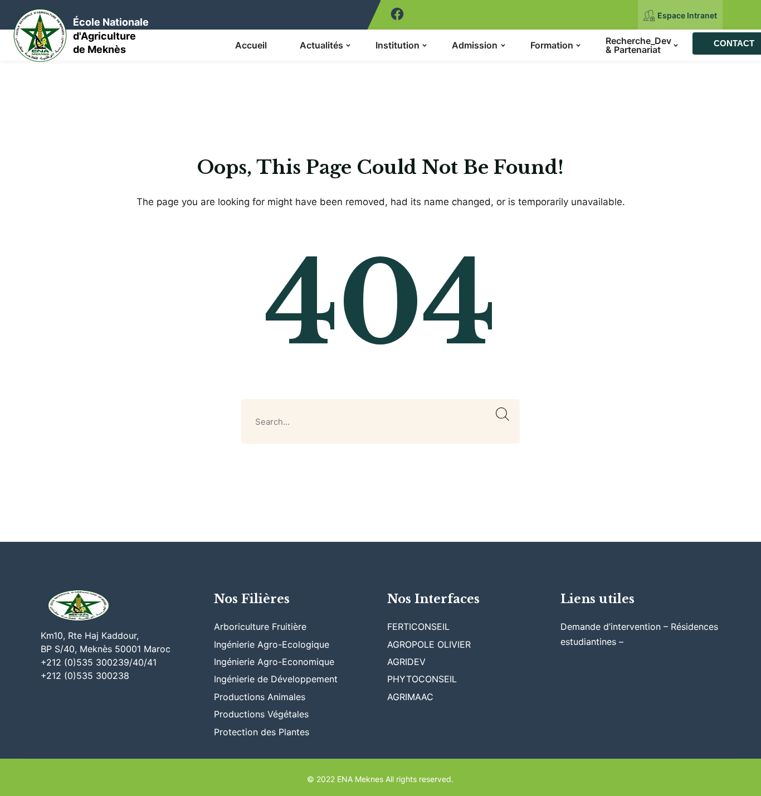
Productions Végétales (261, 714)
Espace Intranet (687, 15)
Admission (474, 45)
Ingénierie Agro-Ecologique (271, 644)
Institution (397, 45)
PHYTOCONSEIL (422, 679)
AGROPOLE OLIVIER (429, 644)
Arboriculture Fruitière (260, 626)
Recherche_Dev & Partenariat (638, 45)
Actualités (321, 45)
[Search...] (503, 414)
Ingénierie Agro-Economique (274, 661)
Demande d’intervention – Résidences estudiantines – (639, 634)
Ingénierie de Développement (276, 679)
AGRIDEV (406, 661)
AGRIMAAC (410, 696)
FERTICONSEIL (418, 626)
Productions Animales (259, 696)
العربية (742, 15)
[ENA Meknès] (40, 32)
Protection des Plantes (261, 731)
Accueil (251, 45)
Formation (551, 45)
